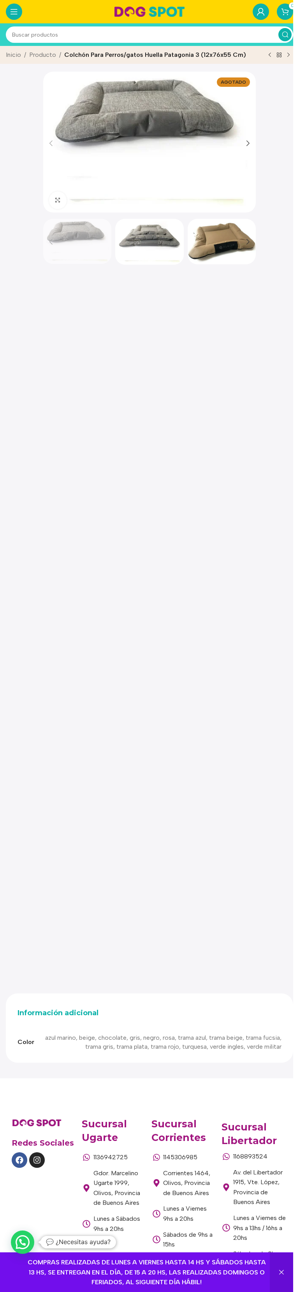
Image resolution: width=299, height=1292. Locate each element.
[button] (51, 143)
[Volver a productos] (279, 55)
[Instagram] (37, 1160)
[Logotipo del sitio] (149, 11)
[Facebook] (19, 1160)
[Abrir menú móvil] (14, 11)
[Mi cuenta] (261, 11)
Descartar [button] (281, 1272)
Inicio (13, 54)
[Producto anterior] (269, 55)
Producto (42, 54)
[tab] (58, 1013)
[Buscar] (285, 34)
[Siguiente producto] (288, 55)
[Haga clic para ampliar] (58, 200)
